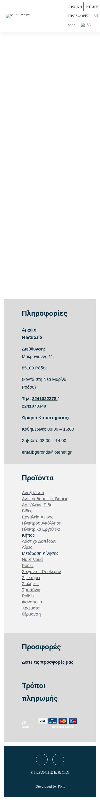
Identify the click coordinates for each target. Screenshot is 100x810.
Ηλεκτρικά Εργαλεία (41, 529)
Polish (28, 595)
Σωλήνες (30, 583)
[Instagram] (58, 759)
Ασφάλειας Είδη (37, 504)
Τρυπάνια (31, 589)
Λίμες (27, 547)
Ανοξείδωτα (33, 492)
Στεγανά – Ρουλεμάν (41, 571)
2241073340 (34, 406)
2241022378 (44, 398)
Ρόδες (28, 565)
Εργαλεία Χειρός (37, 517)
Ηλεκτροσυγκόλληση (42, 523)
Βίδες (27, 511)
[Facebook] (42, 759)
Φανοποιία (32, 602)
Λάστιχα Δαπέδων (39, 541)
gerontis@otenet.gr (53, 452)
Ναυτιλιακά (32, 559)
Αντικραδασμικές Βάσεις (45, 498)
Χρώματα (31, 608)
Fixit (61, 786)
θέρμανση (31, 614)
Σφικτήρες (31, 577)
